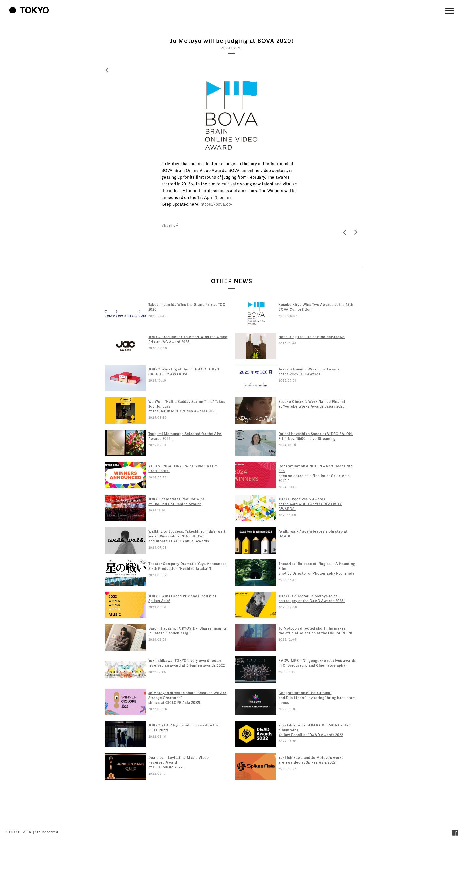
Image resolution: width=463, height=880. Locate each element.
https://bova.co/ (217, 204)
